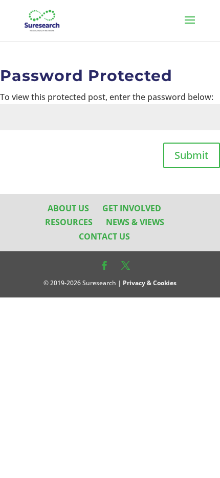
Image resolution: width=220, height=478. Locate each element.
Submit (191, 155)
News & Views (135, 222)
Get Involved (131, 208)
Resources (69, 222)
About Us (68, 208)
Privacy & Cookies (150, 282)
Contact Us (104, 236)
